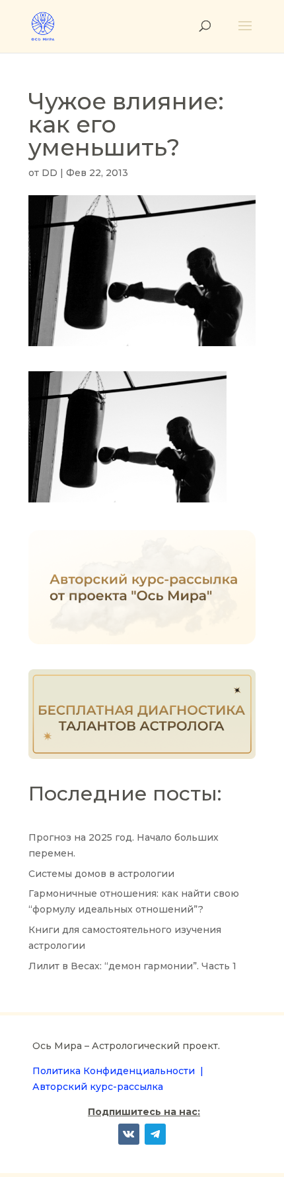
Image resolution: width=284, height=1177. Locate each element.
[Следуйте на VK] (128, 1134)
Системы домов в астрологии (101, 874)
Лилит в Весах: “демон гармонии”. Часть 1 (132, 966)
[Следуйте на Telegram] (155, 1134)
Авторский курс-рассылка (97, 1087)
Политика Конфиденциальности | (117, 1071)
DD (49, 173)
